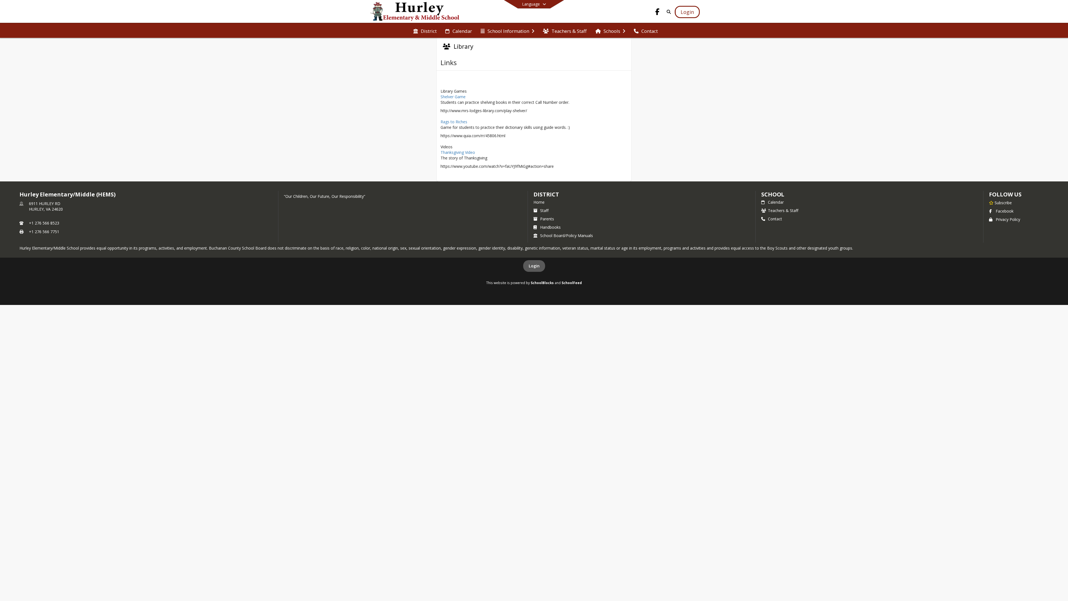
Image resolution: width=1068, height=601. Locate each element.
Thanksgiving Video (458, 152)
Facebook (1004, 211)
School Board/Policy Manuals (566, 235)
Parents (547, 218)
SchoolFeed (572, 282)
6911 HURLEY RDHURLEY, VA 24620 (46, 206)
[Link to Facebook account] (657, 12)
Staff (544, 210)
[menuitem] (425, 30)
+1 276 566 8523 (44, 223)
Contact (775, 218)
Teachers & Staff (783, 210)
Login (534, 266)
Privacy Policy (1008, 219)
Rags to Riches (454, 121)
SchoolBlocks (542, 282)
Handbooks (550, 227)
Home (539, 202)
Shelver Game (453, 96)
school (772, 194)
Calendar (776, 202)
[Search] (667, 11)
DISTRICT (546, 194)
